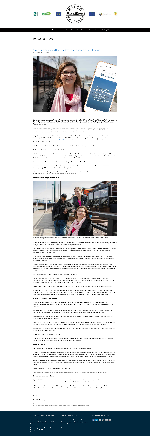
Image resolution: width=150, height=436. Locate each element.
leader (42, 405)
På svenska (93, 30)
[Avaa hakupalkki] (115, 30)
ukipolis (80, 405)
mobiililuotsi (70, 405)
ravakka (75, 405)
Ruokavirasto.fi (34, 424)
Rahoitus (80, 30)
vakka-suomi (85, 405)
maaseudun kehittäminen (51, 405)
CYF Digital (38, 405)
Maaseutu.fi (34, 420)
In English (105, 30)
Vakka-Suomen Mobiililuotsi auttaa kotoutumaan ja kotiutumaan (66, 49)
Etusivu (36, 30)
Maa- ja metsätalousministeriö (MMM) (42, 422)
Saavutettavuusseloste (68, 428)
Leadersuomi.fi (34, 426)
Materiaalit (56, 30)
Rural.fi (32, 432)
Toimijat (69, 30)
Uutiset (44, 30)
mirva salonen (62, 405)
